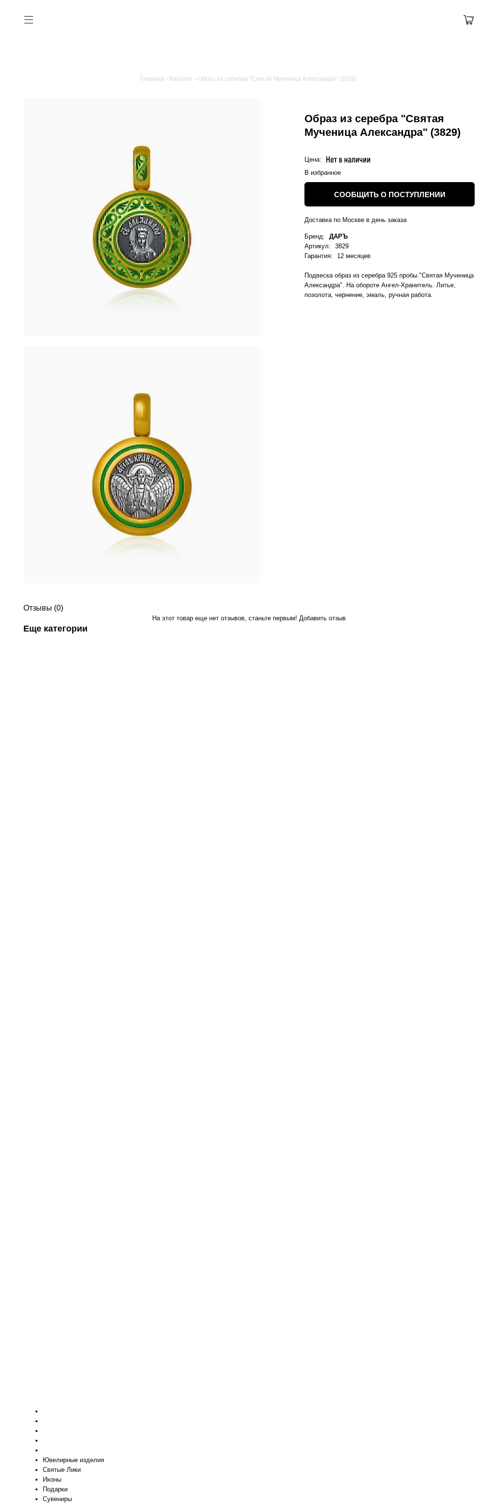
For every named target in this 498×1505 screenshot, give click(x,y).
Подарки (55, 1489)
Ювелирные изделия (73, 1460)
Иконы (52, 1479)
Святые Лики (62, 1469)
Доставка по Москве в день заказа (355, 219)
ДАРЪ (338, 236)
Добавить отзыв (322, 618)
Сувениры (57, 1499)
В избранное (322, 172)
